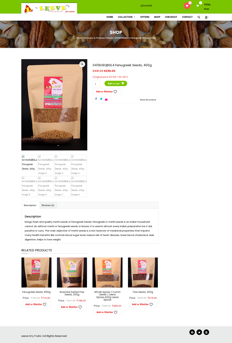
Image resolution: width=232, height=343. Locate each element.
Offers (144, 16)
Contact (187, 16)
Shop (157, 16)
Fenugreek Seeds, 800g (36, 292)
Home (110, 16)
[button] (82, 64)
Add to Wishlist (104, 91)
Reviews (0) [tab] (48, 205)
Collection (125, 16)
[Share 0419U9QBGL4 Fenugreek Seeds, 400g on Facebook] (96, 99)
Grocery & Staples (94, 37)
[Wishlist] (187, 5)
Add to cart (114, 83)
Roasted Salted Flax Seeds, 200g (72, 293)
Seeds (109, 37)
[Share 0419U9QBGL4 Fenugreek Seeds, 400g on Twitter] (101, 99)
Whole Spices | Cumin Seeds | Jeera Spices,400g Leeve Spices (107, 296)
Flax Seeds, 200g (143, 292)
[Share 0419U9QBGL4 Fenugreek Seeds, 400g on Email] (106, 100)
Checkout (171, 16)
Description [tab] (30, 205)
